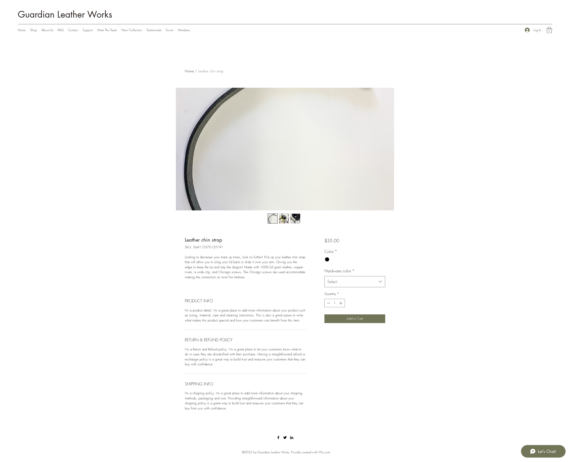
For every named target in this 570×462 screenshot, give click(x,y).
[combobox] (354, 281)
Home (189, 71)
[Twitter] (285, 437)
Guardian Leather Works (65, 14)
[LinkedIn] (291, 437)
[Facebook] (278, 437)
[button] (549, 30)
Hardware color (339, 270)
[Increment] (341, 303)
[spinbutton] (334, 303)
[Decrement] (328, 303)
